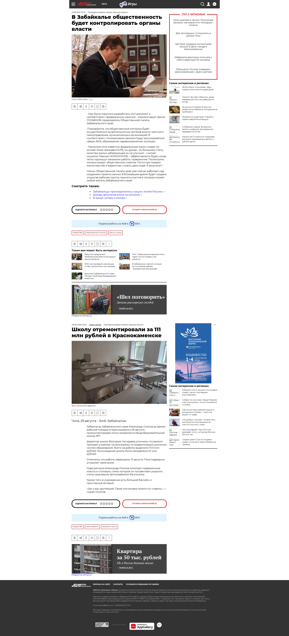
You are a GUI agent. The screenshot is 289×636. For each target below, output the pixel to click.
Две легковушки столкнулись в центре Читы (193, 34)
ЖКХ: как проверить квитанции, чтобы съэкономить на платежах (100, 265)
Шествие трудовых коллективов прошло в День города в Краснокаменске (193, 47)
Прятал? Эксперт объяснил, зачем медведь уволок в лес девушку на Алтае (198, 99)
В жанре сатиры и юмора (109, 198)
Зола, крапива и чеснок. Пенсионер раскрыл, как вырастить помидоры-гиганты (193, 22)
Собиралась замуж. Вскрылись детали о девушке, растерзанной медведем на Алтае (197, 129)
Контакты (118, 584)
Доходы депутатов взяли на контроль (116, 194)
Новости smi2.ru (82, 315)
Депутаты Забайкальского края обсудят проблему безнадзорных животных (100, 276)
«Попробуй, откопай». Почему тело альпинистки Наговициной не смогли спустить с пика (198, 422)
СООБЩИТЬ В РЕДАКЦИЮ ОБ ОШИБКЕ (142, 584)
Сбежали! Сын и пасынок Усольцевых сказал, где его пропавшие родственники (199, 392)
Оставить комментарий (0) (144, 210)
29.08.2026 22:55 (79, 325)
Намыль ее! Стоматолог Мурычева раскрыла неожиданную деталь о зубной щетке (198, 139)
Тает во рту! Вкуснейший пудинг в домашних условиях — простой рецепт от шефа (198, 412)
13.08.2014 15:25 (78, 12)
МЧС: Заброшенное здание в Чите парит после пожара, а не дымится (148, 256)
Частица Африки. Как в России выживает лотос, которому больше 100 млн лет (198, 432)
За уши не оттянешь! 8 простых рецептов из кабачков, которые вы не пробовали (199, 109)
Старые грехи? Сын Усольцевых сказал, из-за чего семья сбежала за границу (199, 442)
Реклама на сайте (101, 584)
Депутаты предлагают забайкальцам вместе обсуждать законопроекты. (100, 256)
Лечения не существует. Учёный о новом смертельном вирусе (198, 118)
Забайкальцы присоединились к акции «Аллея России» (128, 191)
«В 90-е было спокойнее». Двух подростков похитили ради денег (198, 88)
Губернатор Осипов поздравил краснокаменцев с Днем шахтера (193, 70)
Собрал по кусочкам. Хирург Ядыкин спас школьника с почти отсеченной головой (199, 402)
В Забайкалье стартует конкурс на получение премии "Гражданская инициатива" (147, 266)
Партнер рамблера (119, 625)
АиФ (91, 99)
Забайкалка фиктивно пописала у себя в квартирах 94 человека (193, 58)
